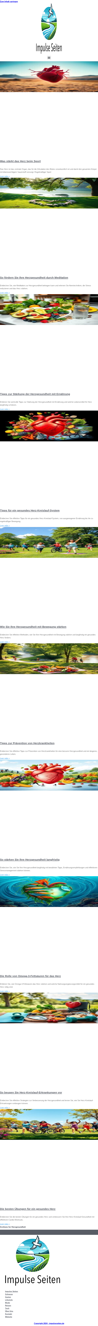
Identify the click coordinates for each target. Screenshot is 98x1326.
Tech (7, 1308)
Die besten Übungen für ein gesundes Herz (28, 1208)
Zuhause (9, 1294)
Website (8, 1317)
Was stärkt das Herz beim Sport (20, 161)
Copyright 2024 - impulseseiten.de (49, 1323)
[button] (49, 58)
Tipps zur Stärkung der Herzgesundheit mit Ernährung (35, 394)
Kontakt (8, 1314)
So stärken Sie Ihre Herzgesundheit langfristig (30, 859)
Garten (8, 1297)
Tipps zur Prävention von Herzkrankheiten (27, 743)
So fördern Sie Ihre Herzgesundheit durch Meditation (34, 277)
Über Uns (9, 1311)
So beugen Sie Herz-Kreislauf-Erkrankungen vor (31, 1092)
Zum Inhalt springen (9, 1)
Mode (7, 1303)
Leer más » (5, 176)
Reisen (8, 1305)
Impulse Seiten (11, 1291)
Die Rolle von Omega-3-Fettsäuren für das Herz (30, 976)
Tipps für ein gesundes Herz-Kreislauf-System (30, 510)
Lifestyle (9, 1300)
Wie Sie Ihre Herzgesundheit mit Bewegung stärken (33, 626)
